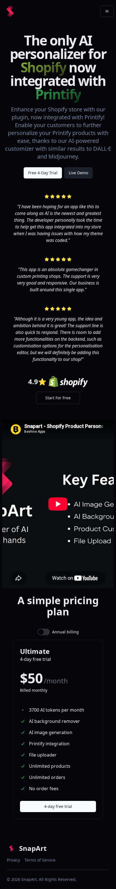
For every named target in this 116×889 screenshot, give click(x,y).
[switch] (43, 632)
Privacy (13, 860)
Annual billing (65, 632)
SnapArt (29, 879)
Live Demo (78, 172)
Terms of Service (39, 860)
